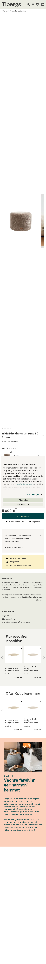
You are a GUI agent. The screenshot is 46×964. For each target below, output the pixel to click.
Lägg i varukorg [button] (23, 516)
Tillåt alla (23, 500)
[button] (2, 428)
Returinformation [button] (12, 542)
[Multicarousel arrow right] (44, 657)
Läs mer (39, 600)
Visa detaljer (33, 494)
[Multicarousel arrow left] (2, 657)
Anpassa (21, 504)
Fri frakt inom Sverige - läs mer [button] (17, 538)
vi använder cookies (24, 484)
